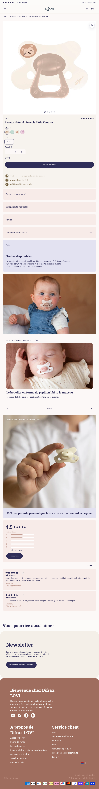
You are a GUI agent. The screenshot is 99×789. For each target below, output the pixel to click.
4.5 (9, 527)
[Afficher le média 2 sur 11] (47, 112)
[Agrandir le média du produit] (92, 25)
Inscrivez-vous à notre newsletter (21, 665)
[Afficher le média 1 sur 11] (45, 112)
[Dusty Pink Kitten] (17, 132)
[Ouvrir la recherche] (87, 9)
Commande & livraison (62, 736)
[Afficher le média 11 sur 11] (54, 112)
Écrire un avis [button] (14, 556)
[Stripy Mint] (12, 132)
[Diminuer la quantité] (9, 152)
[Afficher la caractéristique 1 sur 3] (47, 408)
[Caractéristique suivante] (91, 409)
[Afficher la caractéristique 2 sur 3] (49, 408)
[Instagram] (19, 715)
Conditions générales (85, 775)
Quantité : (9, 147)
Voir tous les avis (17, 550)
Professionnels (17, 762)
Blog (54, 744)
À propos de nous (18, 738)
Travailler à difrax (18, 758)
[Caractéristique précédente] (8, 409)
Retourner (56, 740)
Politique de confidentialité (65, 753)
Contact (55, 757)
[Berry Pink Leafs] (22, 132)
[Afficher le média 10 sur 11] (51, 112)
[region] (49, 378)
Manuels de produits (61, 749)
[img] (13, 573)
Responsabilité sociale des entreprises (28, 750)
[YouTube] (12, 715)
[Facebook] (26, 715)
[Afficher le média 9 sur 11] (49, 112)
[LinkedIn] (33, 715)
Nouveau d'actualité (19, 754)
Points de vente (17, 742)
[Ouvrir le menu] (5, 9)
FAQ (54, 732)
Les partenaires (17, 746)
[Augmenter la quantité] (21, 152)
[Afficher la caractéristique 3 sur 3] (51, 408)
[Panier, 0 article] (92, 9)
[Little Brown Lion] (7, 132)
